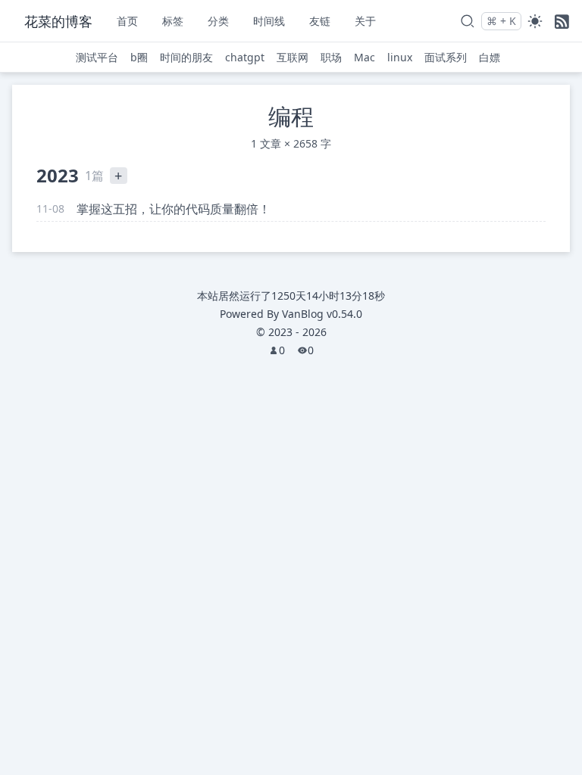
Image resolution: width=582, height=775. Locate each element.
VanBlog (322, 314)
